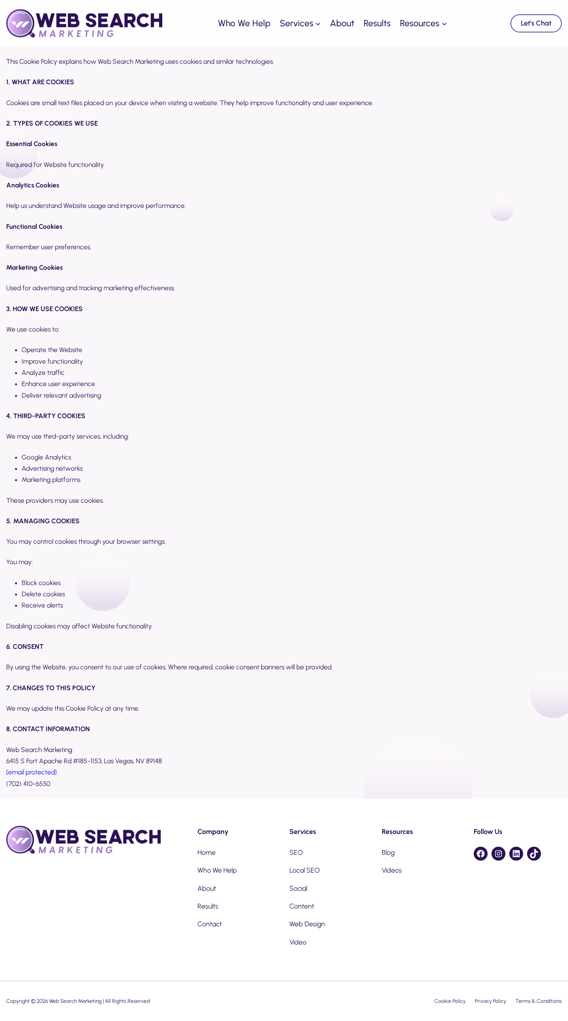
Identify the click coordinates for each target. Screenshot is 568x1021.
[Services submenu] (318, 23)
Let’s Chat (536, 23)
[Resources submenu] (444, 23)
